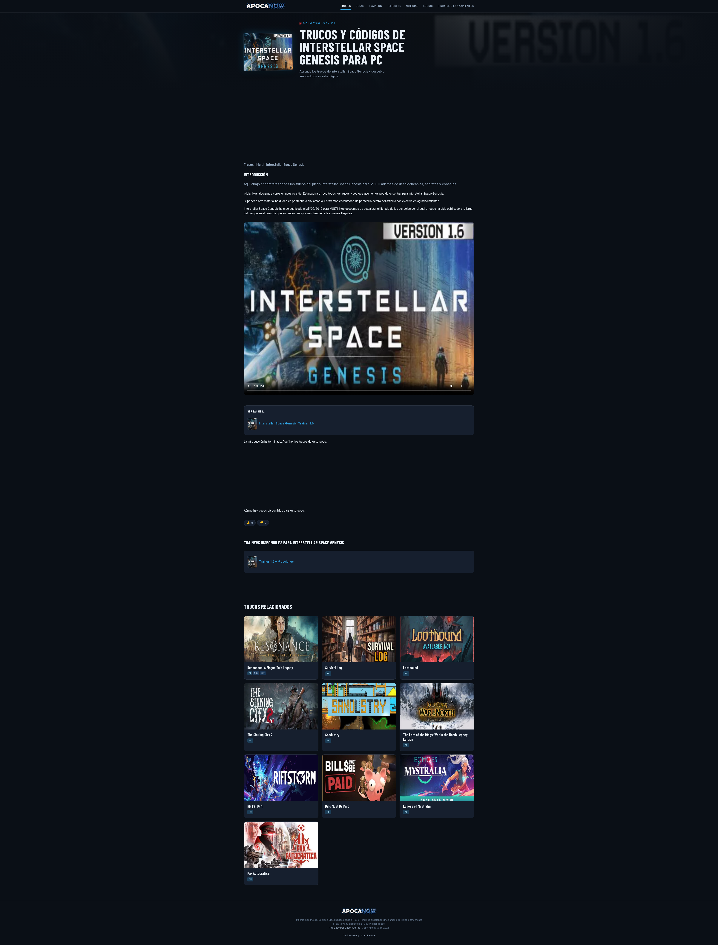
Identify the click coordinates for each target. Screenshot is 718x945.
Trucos (345, 6)
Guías (360, 6)
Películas (394, 6)
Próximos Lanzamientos (456, 6)
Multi (260, 165)
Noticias (412, 6)
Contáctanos (368, 935)
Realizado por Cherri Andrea (344, 927)
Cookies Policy (351, 935)
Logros (428, 6)
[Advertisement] (359, 118)
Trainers (375, 6)
